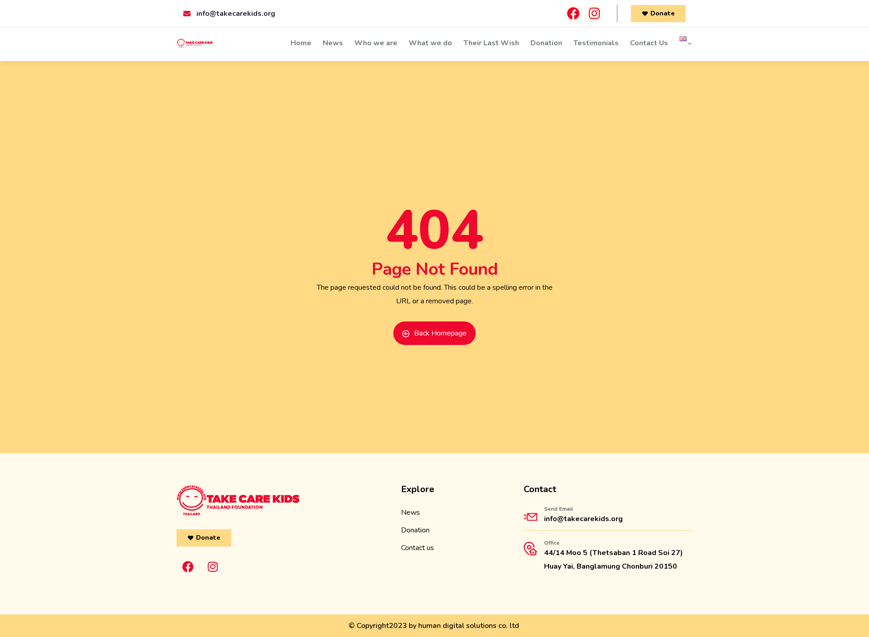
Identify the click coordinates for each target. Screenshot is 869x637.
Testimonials (596, 43)
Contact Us (649, 43)
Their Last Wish (491, 43)
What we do (430, 43)
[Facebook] (574, 13)
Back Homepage (440, 333)
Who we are (375, 43)
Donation (546, 43)
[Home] (195, 44)
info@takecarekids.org (583, 519)
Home (301, 43)
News (333, 43)
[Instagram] (594, 13)
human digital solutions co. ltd (468, 626)
